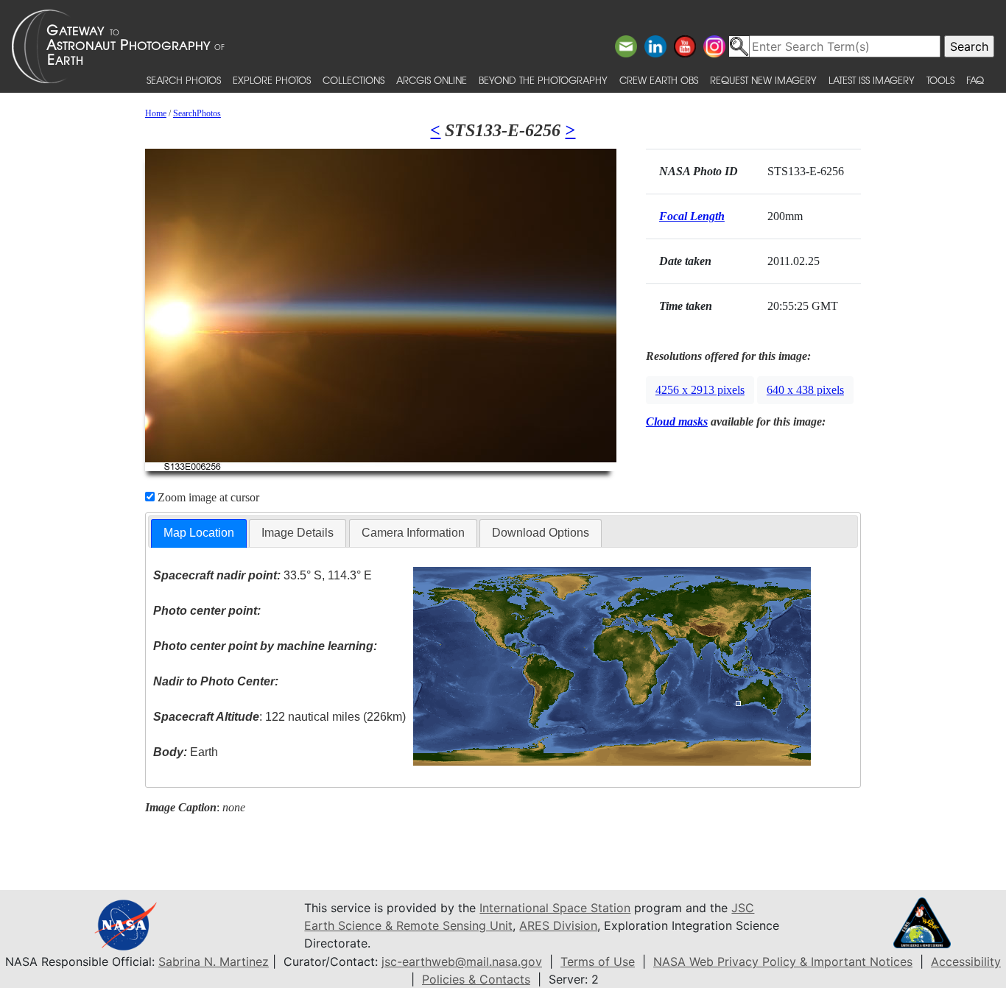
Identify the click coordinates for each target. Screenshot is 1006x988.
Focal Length (692, 216)
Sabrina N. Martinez (213, 961)
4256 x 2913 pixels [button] (700, 390)
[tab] (199, 533)
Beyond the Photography (543, 80)
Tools (940, 80)
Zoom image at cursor (207, 497)
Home (155, 113)
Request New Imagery (763, 80)
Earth (185, 752)
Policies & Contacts (476, 979)
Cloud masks (677, 421)
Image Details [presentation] (297, 532)
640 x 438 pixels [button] (805, 390)
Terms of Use (597, 961)
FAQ (975, 80)
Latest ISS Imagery (872, 80)
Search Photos (184, 80)
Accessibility (966, 961)
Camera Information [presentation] (413, 532)
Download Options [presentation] (540, 532)
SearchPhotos (197, 113)
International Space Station (554, 907)
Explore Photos (272, 80)
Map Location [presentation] (198, 532)
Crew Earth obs (658, 80)
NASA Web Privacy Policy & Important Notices (782, 961)
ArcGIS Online (431, 80)
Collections (353, 80)
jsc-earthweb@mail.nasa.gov (461, 961)
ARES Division (558, 925)
